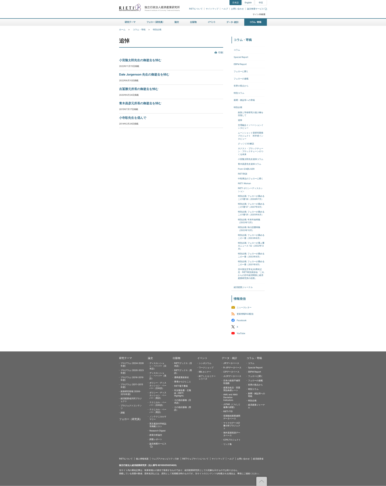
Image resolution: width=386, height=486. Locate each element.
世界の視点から (241, 85)
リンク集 (227, 444)
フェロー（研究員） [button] (155, 22)
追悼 (240, 120)
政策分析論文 (155, 435)
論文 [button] (177, 22)
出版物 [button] (193, 22)
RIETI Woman (244, 183)
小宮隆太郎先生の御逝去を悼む (140, 60)
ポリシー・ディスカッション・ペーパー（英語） (157, 395)
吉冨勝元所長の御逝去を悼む (138, 89)
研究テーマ (125, 358)
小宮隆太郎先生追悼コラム (250, 159)
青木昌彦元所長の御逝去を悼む (140, 103)
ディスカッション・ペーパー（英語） (157, 376)
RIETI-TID (228, 411)
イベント (202, 358)
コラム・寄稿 (139, 29)
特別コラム (239, 93)
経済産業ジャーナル (243, 287)
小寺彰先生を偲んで (132, 118)
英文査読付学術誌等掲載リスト (157, 425)
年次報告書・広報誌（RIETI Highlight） (182, 393)
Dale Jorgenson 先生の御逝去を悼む (144, 74)
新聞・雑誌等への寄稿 (244, 100)
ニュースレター (244, 307)
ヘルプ (225, 8)
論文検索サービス (255, 8)
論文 (150, 358)
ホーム (122, 29)
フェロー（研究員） (130, 419)
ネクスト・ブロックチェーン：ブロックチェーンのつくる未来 (250, 151)
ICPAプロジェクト (232, 439)
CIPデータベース (231, 371)
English (248, 2)
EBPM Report (240, 64)
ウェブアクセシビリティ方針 (165, 458)
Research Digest (157, 430)
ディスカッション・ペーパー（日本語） (157, 366)
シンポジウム (205, 363)
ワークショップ (206, 367)
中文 (261, 2)
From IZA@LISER (246, 169)
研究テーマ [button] (130, 22)
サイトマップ (212, 8)
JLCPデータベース (232, 376)
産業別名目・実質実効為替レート (231, 389)
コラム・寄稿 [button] (255, 22)
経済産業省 (258, 458)
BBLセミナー (205, 371)
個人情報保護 (142, 458)
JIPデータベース (231, 363)
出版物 (176, 358)
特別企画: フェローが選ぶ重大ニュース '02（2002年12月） (251, 246)
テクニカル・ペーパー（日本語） (157, 403)
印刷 (220, 52)
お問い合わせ (237, 8)
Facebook (242, 320)
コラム (237, 50)
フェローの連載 (241, 78)
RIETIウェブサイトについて (195, 458)
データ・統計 (229, 358)
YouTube (241, 333)
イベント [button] (211, 22)
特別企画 (157, 29)
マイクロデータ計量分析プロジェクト (231, 425)
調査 (123, 412)
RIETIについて (196, 8)
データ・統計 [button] (232, 22)
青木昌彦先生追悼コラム (249, 164)
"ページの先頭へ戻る (261, 481)
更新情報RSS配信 (245, 314)
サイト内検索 (259, 14)
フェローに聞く (241, 71)
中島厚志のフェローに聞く (250, 178)
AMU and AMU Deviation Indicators (230, 397)
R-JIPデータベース (232, 367)
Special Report (241, 57)
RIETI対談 (242, 173)
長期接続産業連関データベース (231, 417)
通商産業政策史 (181, 377)
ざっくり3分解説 (246, 143)
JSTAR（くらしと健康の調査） (231, 405)
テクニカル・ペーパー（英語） (157, 410)
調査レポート (155, 439)
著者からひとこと (182, 381)
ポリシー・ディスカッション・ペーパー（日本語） (157, 385)
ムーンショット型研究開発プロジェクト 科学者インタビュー (250, 135)
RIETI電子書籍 (181, 386)
